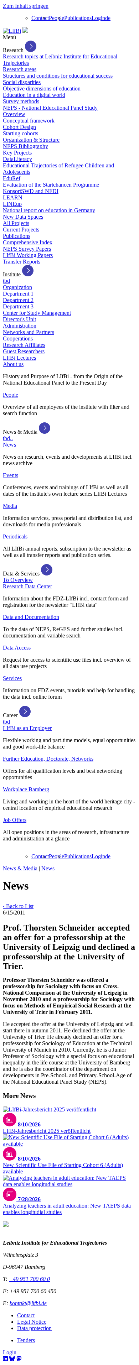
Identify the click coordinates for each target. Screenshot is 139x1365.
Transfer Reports (21, 262)
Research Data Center (27, 586)
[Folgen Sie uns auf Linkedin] (5, 1359)
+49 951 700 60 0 (29, 1279)
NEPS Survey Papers (27, 249)
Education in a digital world (34, 95)
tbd (6, 281)
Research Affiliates (24, 345)
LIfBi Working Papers (28, 255)
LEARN (12, 197)
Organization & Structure (31, 140)
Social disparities (22, 82)
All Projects (16, 223)
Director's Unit (19, 319)
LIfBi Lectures (19, 358)
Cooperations (18, 338)
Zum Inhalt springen (25, 6)
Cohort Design (19, 127)
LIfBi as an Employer (27, 728)
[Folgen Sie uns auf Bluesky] (12, 1359)
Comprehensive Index (27, 242)
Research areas (19, 69)
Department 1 (18, 294)
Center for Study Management (37, 313)
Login (98, 18)
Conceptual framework (29, 121)
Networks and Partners (28, 332)
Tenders (26, 1340)
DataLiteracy (17, 159)
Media (10, 506)
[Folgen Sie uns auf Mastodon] (18, 1359)
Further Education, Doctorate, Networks (48, 759)
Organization (17, 287)
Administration (19, 326)
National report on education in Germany (49, 210)
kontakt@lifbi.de (28, 1303)
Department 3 (18, 306)
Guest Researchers (24, 351)
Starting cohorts (20, 133)
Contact (40, 18)
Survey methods (21, 101)
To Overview (18, 580)
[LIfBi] (12, 31)
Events (10, 475)
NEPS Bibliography (25, 146)
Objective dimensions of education (42, 88)
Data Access (17, 648)
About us (13, 364)
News (9, 445)
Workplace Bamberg (26, 789)
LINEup (12, 204)
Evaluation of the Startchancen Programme (51, 185)
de (107, 18)
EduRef (11, 178)
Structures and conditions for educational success (58, 76)
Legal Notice (31, 1322)
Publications (78, 18)
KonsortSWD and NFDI (30, 191)
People (56, 18)
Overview (14, 114)
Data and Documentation (31, 617)
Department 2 (18, 300)
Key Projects (17, 153)
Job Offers (14, 820)
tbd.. (8, 438)
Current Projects (21, 229)
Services (12, 678)
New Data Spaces (23, 217)
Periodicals (15, 536)
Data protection (34, 1328)
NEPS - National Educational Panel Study (50, 108)
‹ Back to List (18, 906)
